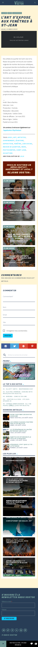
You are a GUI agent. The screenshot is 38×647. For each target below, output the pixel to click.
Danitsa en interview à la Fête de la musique (20, 438)
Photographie (9, 150)
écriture (20, 141)
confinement (8, 141)
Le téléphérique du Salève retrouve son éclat (21, 430)
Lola (22, 156)
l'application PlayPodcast (12, 130)
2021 (10, 137)
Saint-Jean (21, 150)
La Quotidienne (17, 13)
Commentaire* (8, 296)
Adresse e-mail (7, 601)
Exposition (8, 144)
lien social (27, 144)
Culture (4, 13)
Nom (4, 307)
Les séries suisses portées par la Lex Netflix (21, 423)
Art (14, 137)
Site (4, 322)
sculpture (8, 153)
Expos (9, 13)
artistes (22, 137)
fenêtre (17, 144)
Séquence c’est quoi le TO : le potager (21, 445)
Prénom (4, 609)
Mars (23, 147)
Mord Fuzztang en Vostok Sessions (21, 415)
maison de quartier (11, 147)
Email (5, 315)
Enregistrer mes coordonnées (17, 331)
